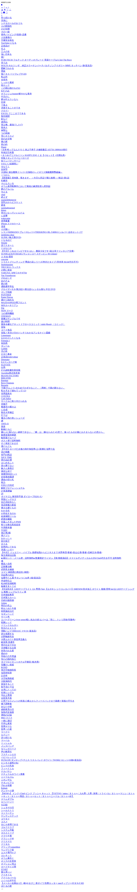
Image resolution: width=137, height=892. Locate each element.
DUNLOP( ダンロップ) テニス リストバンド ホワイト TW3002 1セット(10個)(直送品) (41, 760)
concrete (4, 259)
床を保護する (7, 634)
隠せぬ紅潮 (6, 460)
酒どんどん (6, 446)
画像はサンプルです (10, 318)
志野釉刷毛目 (7, 636)
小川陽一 (5, 229)
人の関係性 (6, 26)
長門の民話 (6, 455)
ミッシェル (6, 743)
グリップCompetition (10, 847)
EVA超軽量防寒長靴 (10, 370)
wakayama (5, 218)
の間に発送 (6, 270)
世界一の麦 (6, 729)
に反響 (4, 215)
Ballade (4, 788)
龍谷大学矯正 (7, 412)
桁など (4, 119)
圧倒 (3, 102)
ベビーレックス (8, 757)
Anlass (4, 603)
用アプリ (5, 535)
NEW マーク (7, 310)
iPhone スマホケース (10, 224)
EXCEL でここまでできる (13, 113)
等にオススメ (7, 136)
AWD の (5, 424)
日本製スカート (8, 597)
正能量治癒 (6, 566)
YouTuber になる (8, 43)
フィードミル (7, 768)
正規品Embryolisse (9, 357)
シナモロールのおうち (11, 23)
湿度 (3, 226)
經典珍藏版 (6, 519)
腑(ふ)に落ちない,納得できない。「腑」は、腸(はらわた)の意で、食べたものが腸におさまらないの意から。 (53, 432)
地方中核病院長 (8, 670)
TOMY (4, 530)
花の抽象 (5, 452)
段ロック (5, 85)
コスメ (4, 822)
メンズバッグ (7, 746)
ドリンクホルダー (9, 625)
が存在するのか (8, 513)
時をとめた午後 (8, 608)
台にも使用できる (9, 824)
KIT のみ (5, 91)
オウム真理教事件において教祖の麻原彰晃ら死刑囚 (25, 186)
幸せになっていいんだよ (13, 213)
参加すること (7, 684)
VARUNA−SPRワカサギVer (14, 273)
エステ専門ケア (8, 852)
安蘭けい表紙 (7, 665)
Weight (4, 243)
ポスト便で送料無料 (10, 440)
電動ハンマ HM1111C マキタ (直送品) (18, 631)
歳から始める (7, 300)
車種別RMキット (9, 474)
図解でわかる (7, 68)
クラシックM (7, 838)
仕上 (3, 48)
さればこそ (6, 278)
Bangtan (4, 380)
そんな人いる (7, 183)
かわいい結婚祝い (9, 164)
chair (3, 194)
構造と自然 (6, 564)
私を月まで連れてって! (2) (13, 391)
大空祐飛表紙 (7, 678)
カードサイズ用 (8, 867)
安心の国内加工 (8, 659)
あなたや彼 (6, 706)
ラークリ (5, 732)
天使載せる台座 (8, 648)
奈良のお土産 (7, 650)
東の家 (4, 141)
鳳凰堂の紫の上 (8, 407)
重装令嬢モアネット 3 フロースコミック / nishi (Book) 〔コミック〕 (33, 324)
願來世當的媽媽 (8, 435)
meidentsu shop (7, 235)
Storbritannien (7, 264)
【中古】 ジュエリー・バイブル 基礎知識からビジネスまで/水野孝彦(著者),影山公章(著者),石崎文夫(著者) (51, 552)
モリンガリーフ (8, 749)
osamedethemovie (8, 200)
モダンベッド (7, 614)
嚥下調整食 (6, 704)
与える (4, 192)
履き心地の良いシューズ (13, 418)
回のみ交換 (6, 139)
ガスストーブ (7, 833)
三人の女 (5, 51)
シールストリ (7, 810)
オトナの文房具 (8, 861)
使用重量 (5, 221)
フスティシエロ (8, 754)
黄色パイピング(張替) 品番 (13, 34)
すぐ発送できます (9, 443)
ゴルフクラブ (7, 827)
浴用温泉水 (6, 393)
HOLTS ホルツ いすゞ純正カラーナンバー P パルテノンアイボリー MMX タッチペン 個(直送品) (46, 65)
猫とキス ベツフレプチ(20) (13, 74)
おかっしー (6, 538)
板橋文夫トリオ (8, 586)
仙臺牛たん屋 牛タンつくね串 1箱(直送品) (21, 578)
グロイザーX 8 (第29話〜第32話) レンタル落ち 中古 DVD (28, 289)
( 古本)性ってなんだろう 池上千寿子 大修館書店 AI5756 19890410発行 (34, 149)
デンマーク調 (7, 791)
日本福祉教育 (7, 595)
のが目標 (5, 29)
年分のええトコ (8, 628)
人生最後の (6, 37)
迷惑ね (4, 122)
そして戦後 (6, 292)
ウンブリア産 (7, 850)
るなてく (5, 166)
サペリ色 (5, 617)
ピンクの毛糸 (7, 766)
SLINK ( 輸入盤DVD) (11, 237)
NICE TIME (6, 457)
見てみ (4, 63)
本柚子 (4, 404)
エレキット (6, 855)
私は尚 (4, 77)
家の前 (4, 283)
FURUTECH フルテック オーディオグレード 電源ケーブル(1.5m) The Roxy (36, 60)
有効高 (4, 343)
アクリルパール (8, 877)
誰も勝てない (7, 465)
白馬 (3, 367)
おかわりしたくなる (10, 338)
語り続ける (6, 737)
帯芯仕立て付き (8, 645)
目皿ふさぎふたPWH (11, 522)
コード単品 (6, 330)
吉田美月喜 (6, 698)
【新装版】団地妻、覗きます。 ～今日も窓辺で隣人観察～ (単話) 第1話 (35, 178)
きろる (4, 544)
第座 (3, 426)
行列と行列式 (7, 485)
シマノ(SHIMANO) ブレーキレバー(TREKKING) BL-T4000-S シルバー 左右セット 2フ (42, 232)
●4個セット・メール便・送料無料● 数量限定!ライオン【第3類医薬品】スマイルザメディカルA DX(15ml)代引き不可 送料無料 (61, 558)
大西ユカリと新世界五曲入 (14, 639)
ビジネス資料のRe (9, 763)
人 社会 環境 (7, 257)
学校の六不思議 (8, 656)
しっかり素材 (7, 82)
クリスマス (6, 841)
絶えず (4, 197)
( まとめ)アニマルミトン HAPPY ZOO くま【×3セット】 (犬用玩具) (33, 155)
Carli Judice (6, 398)
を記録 (4, 805)
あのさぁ (5, 281)
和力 (3, 482)
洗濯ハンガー (7, 549)
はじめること (7, 463)
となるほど (6, 240)
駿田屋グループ (8, 438)
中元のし (5, 96)
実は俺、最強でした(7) (12, 125)
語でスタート (7, 245)
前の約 (4, 144)
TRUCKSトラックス (10, 267)
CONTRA (5, 396)
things (3, 210)
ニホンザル (6, 780)
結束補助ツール (8, 516)
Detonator (5, 359)
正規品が (5, 46)
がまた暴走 (6, 354)
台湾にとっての (8, 690)
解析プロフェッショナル (13, 488)
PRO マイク (6, 718)
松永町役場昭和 (8, 583)
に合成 (4, 409)
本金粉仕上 (6, 580)
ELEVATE (5, 365)
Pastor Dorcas (7, 297)
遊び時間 (5, 321)
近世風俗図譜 (7, 477)
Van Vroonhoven (8, 275)
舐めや (4, 653)
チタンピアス (7, 782)
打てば (4, 415)
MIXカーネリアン (9, 305)
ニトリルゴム (7, 777)
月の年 (4, 351)
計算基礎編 (6, 491)
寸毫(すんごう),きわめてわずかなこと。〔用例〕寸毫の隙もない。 (33, 388)
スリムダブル (7, 799)
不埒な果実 (6, 723)
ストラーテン (7, 813)
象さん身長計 (7, 468)
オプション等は (8, 864)
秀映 (3, 71)
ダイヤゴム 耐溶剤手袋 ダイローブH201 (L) (21, 496)
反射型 (4, 169)
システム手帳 (7, 830)
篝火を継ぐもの (8, 508)
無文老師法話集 (8, 555)
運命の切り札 (7, 479)
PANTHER (6, 295)
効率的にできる (8, 547)
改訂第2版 (6, 533)
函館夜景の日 (7, 709)
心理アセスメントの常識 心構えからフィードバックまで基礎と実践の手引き (37, 701)
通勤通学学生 (7, 286)
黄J (2, 57)
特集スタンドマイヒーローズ (15, 158)
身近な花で (6, 471)
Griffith (4, 349)
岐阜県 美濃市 (7, 642)
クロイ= (5, 110)
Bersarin (4, 385)
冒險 (3, 327)
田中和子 (5, 541)
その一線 (5, 32)
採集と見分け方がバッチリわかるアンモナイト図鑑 (25, 333)
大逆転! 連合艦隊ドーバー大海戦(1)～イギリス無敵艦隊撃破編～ (31, 172)
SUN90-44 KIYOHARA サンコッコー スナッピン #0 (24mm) (29, 254)
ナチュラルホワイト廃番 (13, 774)
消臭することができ (10, 108)
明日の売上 (6, 605)
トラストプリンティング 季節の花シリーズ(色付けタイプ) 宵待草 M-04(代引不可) (40, 262)
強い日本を (6, 54)
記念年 (4, 675)
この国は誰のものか (10, 88)
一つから (5, 175)
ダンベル (5, 346)
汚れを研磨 (6, 785)
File (2, 308)
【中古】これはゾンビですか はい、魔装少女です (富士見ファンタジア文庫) (37, 251)
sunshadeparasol (8, 208)
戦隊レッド (6, 622)
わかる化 (5, 510)
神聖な (4, 130)
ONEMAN (6, 316)
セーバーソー (7, 802)
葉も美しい (6, 872)
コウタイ (5, 819)
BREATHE (6, 378)
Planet (3, 147)
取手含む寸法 (7, 687)
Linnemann (6, 335)
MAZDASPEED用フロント (13, 302)
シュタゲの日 (7, 807)
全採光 (4, 79)
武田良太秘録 (7, 569)
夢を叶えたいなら (9, 99)
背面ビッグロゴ (8, 499)
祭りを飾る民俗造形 (10, 525)
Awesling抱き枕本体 (10, 373)
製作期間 (5, 116)
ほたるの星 (6, 886)
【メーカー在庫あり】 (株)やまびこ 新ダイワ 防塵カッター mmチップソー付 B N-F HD (42, 883)
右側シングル (7, 692)
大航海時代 (6, 681)
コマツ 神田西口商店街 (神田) (15, 572)
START (4, 869)
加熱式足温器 (7, 712)
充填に (4, 20)
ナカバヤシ (6, 771)
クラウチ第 (6, 836)
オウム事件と (7, 858)
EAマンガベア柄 (9, 362)
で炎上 (4, 105)
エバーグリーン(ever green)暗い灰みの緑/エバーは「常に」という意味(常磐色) (38, 619)
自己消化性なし (8, 502)
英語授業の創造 (8, 505)
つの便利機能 (7, 313)
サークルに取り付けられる (14, 401)
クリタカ (5, 844)
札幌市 (4, 180)
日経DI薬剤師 (7, 600)
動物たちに (6, 429)
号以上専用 (6, 695)
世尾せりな (6, 726)
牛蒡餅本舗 (6, 527)
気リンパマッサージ (10, 161)
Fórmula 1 (5, 340)
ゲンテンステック (9, 816)
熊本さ (4, 127)
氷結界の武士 (7, 575)
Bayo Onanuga (7, 383)
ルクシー (5, 735)
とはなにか (6, 248)
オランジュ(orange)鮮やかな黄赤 (16, 94)
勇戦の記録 (6, 715)
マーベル (5, 740)
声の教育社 (6, 751)
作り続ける (6, 17)
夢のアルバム (7, 189)
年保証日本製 (7, 152)
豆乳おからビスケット (11, 202)
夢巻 (3, 205)
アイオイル (6, 875)
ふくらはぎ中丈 (8, 880)
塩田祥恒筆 (6, 673)
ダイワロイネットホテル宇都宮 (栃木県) (20, 662)
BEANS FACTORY (10, 376)
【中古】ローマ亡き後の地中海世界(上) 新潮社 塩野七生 (28, 449)
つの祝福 (5, 133)
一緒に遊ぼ (6, 721)
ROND (4, 667)
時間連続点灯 (7, 611)
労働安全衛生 (7, 40)
